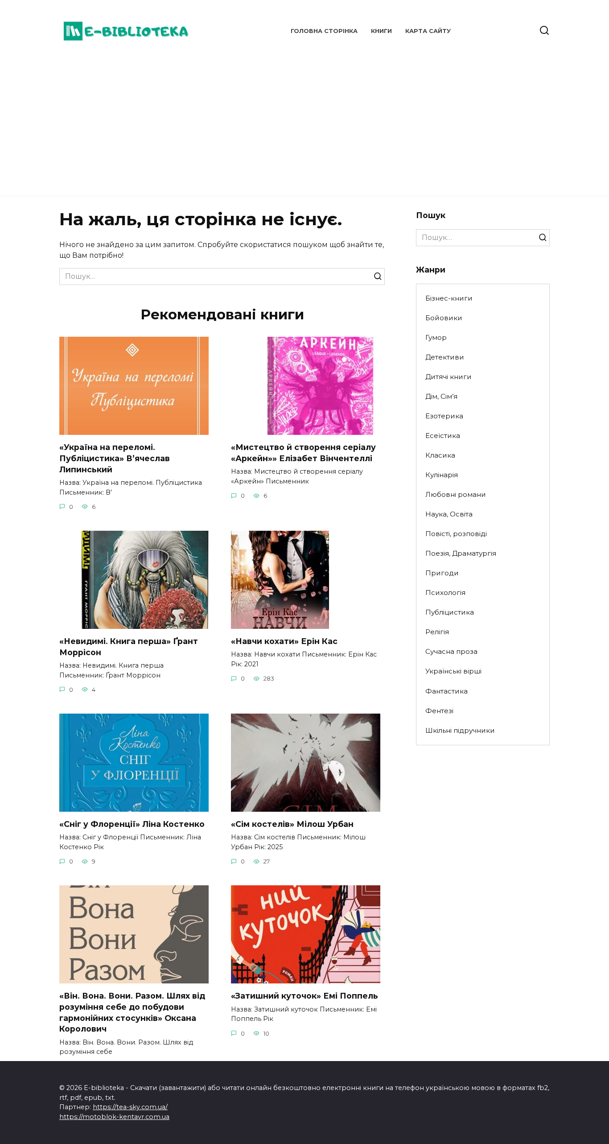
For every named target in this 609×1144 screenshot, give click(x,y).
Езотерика (444, 416)
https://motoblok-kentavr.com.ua (114, 1117)
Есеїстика (442, 435)
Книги (381, 31)
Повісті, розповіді (456, 533)
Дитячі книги (448, 376)
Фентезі (439, 710)
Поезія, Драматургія (460, 553)
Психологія (445, 592)
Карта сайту (428, 31)
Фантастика (446, 691)
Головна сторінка (324, 31)
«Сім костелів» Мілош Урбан (292, 824)
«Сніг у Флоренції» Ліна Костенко (132, 824)
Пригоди (442, 573)
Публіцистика (449, 612)
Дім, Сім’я (441, 396)
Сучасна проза (451, 651)
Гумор (436, 337)
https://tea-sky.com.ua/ (130, 1107)
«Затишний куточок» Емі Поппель (304, 995)
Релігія (437, 632)
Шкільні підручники (460, 730)
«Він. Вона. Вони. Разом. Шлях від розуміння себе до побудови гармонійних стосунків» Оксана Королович (132, 1012)
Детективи (444, 357)
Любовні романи (455, 494)
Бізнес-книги (449, 298)
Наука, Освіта (449, 514)
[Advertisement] (304, 120)
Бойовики (443, 318)
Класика (440, 455)
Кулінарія (441, 475)
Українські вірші (453, 671)
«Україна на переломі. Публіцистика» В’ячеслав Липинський (114, 458)
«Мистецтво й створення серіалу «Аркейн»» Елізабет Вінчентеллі (303, 452)
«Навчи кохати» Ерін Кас (284, 641)
